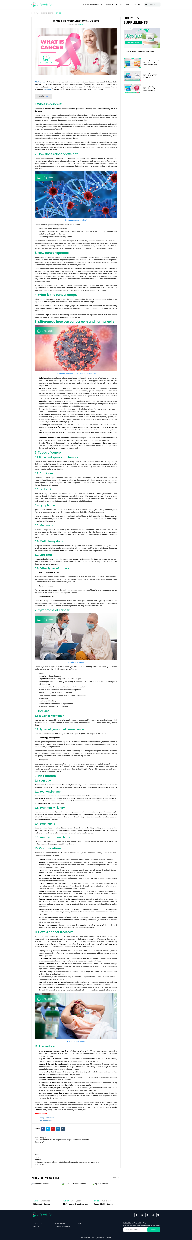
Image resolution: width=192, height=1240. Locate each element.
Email (37, 1157)
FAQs (79, 1224)
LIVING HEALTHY (112, 4)
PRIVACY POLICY (60, 1224)
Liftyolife (47, 89)
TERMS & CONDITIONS (62, 1227)
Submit (153, 1230)
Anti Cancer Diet (45, 1121)
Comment (39, 1142)
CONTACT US (37, 1224)
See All (115, 1178)
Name (37, 1155)
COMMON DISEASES (91, 4)
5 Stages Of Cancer (46, 1118)
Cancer (59, 13)
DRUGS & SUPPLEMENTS (136, 20)
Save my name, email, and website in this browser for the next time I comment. (68, 1162)
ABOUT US (138, 4)
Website (38, 1160)
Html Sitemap (106, 1238)
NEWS (128, 4)
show (47, 96)
